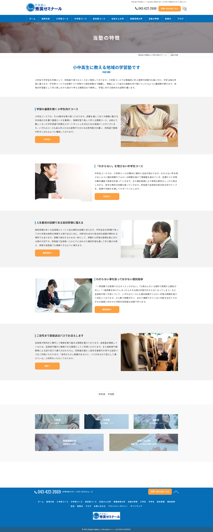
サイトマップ (136, 506)
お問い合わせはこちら (169, 8)
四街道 (102, 393)
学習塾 (111, 393)
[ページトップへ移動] (176, 491)
